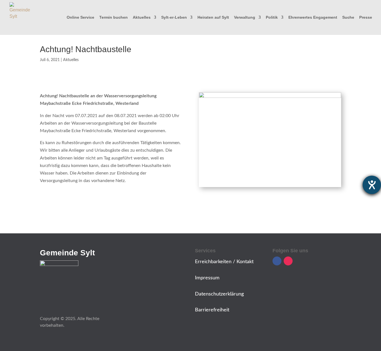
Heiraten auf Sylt (213, 17)
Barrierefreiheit (212, 310)
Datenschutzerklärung (219, 294)
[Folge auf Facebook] (277, 260)
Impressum (207, 277)
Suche (348, 17)
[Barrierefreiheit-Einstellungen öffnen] (372, 185)
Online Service (80, 17)
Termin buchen (113, 17)
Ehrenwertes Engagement (312, 17)
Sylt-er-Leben (174, 17)
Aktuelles (142, 17)
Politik (272, 17)
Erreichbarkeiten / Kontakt (224, 261)
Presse (365, 17)
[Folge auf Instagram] (288, 260)
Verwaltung (244, 17)
